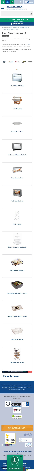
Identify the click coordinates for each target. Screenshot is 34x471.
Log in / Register (21, 2)
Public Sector (11, 385)
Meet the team (11, 389)
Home (10, 27)
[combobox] (17, 13)
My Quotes (16, 2)
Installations (4, 385)
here (29, 44)
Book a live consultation (7, 2)
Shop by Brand (22, 389)
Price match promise (12, 2)
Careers (17, 389)
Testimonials (20, 385)
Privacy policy (20, 387)
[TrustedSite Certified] (17, 417)
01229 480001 (18, 24)
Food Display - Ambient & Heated (11, 29)
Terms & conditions (28, 385)
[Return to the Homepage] (17, 8)
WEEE (15, 385)
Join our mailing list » (17, 428)
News (25, 387)
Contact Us (29, 387)
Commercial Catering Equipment (21, 27)
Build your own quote (3, 2)
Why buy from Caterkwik (11, 387)
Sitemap (4, 387)
